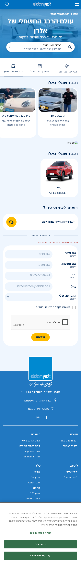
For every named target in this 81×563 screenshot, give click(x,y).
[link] (11, 222)
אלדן (75, 14)
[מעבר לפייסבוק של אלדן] (46, 417)
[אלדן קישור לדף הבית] (42, 4)
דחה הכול (40, 544)
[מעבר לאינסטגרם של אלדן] (38, 417)
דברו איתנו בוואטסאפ (38, 400)
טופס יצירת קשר (38, 409)
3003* (26, 392)
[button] (77, 4)
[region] (40, 532)
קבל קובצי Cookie (40, 555)
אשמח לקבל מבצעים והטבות (53, 307)
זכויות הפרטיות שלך (40, 532)
